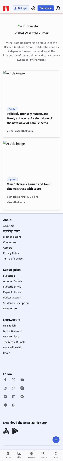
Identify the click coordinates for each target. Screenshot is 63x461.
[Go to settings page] (55, 439)
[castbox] (5, 405)
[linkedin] (13, 397)
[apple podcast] (22, 388)
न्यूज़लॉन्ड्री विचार (11, 231)
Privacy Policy (11, 253)
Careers (7, 247)
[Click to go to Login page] (58, 8)
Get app (22, 8)
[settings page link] (33, 8)
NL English (9, 325)
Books (6, 353)
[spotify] (22, 397)
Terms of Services (13, 258)
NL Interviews (11, 336)
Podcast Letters (12, 297)
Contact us (9, 242)
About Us (8, 226)
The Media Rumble (14, 342)
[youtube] (22, 380)
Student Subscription (16, 303)
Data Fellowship (12, 347)
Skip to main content (19, 24)
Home (8, 455)
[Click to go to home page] (6, 8)
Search (44, 457)
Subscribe (46, 8)
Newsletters (10, 308)
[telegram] (5, 397)
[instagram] (5, 388)
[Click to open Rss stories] (13, 388)
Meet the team (12, 236)
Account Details (12, 281)
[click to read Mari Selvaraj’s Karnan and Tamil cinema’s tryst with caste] (31, 157)
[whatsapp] (13, 405)
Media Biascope (12, 331)
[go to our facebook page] (5, 380)
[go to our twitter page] (13, 380)
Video (19, 455)
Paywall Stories (12, 292)
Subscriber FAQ (12, 286)
